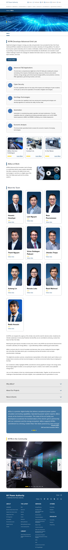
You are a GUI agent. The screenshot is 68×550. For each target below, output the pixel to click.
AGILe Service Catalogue (12, 152)
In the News (49, 151)
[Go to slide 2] (34, 430)
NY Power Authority (12, 2)
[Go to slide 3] (36, 430)
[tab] (8, 33)
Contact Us (30, 151)
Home (8, 10)
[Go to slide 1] (31, 430)
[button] (8, 465)
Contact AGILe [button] (11, 59)
